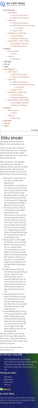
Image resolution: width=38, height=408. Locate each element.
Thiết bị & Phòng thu (20, 23)
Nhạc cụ (11, 56)
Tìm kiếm (34, 130)
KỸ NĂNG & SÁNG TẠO (17, 33)
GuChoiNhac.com (17, 144)
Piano (6, 67)
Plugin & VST (17, 31)
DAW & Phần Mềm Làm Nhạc (23, 26)
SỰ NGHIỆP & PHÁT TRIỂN (18, 41)
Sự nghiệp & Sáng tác (20, 44)
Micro (14, 54)
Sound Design (17, 36)
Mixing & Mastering (19, 38)
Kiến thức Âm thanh (20, 15)
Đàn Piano (16, 59)
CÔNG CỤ (12, 20)
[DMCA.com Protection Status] (5, 390)
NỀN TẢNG (12, 13)
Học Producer (9, 10)
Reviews (7, 49)
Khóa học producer (19, 46)
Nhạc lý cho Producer (20, 18)
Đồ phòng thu (13, 51)
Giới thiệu (7, 62)
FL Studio (20, 28)
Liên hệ (7, 64)
